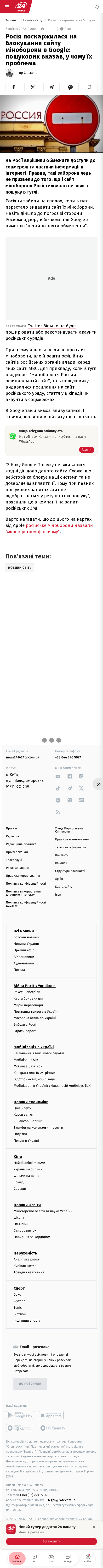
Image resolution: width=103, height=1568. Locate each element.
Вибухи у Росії (25, 1024)
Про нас (12, 828)
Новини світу (33, 20)
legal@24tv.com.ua (61, 1500)
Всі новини (24, 931)
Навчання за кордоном (32, 1237)
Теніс (18, 1308)
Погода (19, 970)
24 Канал (12, 20)
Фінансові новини (28, 1121)
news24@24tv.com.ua (22, 757)
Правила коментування (72, 839)
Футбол (19, 1301)
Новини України (26, 944)
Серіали (20, 1189)
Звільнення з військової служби (39, 1053)
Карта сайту (63, 886)
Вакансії (61, 863)
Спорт (19, 1288)
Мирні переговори (28, 1005)
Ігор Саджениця (29, 73)
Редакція (12, 836)
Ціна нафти (23, 1108)
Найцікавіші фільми (29, 1163)
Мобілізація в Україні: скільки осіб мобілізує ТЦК (52, 1086)
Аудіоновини (24, 963)
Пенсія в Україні (26, 1141)
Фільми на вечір (26, 1176)
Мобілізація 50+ (26, 1060)
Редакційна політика (21, 844)
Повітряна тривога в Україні (36, 1012)
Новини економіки (31, 1102)
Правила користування (23, 875)
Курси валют (24, 1115)
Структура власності (70, 871)
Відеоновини (24, 957)
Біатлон (20, 1314)
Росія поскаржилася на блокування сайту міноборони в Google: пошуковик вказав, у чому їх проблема (72, 20)
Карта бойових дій (28, 999)
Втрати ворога (25, 1031)
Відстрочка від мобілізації (34, 1079)
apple (53, 1415)
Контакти (62, 855)
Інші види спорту (27, 1321)
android (20, 1415)
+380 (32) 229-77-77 (34, 1495)
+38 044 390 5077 (68, 757)
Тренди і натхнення (29, 1272)
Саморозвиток (25, 1230)
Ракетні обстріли (27, 992)
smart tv (20, 1428)
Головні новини (26, 937)
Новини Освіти (27, 1205)
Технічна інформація (70, 847)
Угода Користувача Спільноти (69, 830)
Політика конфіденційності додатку (26, 904)
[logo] (21, 6)
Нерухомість (25, 1253)
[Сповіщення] (97, 7)
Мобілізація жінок (28, 1066)
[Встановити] (51, 1534)
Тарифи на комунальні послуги (38, 1127)
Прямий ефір (24, 950)
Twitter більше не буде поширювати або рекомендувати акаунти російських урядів (51, 332)
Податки (20, 1134)
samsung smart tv (53, 1428)
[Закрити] (94, 1527)
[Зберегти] (89, 87)
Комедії (19, 1182)
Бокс (17, 1294)
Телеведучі (14, 860)
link (58, 776)
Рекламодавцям (17, 868)
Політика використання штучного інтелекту (23, 893)
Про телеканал (17, 852)
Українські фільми (28, 1169)
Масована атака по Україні (35, 1018)
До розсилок (30, 1384)
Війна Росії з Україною (35, 986)
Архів (59, 879)
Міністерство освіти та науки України (43, 1211)
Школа (19, 1218)
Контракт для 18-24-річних (34, 1073)
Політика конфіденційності (26, 883)
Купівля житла (25, 1266)
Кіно (18, 1156)
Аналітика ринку (27, 1259)
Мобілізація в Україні (34, 1047)
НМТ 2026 (21, 1224)
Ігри (58, 894)
